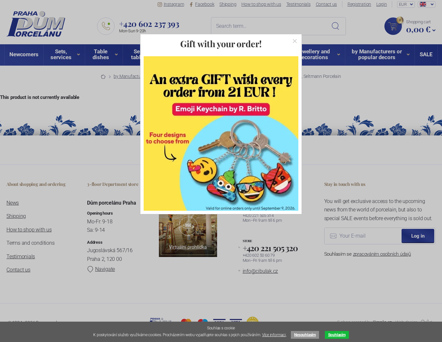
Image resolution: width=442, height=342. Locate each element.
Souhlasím (337, 335)
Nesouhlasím (304, 335)
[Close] (294, 41)
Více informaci (274, 335)
